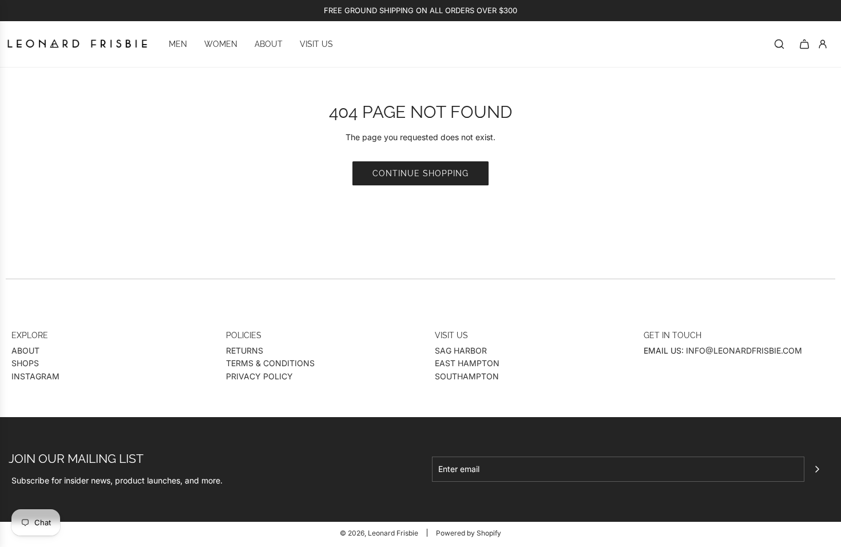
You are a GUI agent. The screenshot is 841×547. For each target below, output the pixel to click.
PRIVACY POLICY (259, 376)
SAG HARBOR (461, 350)
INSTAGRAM (35, 376)
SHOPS (25, 363)
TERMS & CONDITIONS (270, 363)
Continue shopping (420, 173)
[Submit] (817, 469)
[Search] (779, 44)
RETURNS (244, 350)
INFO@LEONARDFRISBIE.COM (744, 350)
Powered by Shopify (468, 533)
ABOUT (25, 350)
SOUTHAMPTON (467, 376)
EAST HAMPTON (467, 363)
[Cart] (804, 44)
